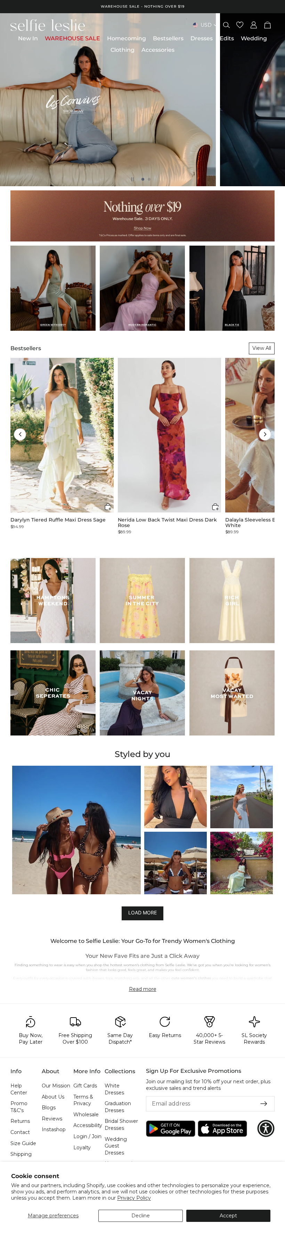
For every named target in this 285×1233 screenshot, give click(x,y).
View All (261, 348)
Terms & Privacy (83, 1100)
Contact (20, 1132)
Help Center (18, 1089)
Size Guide (23, 1143)
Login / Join (87, 1136)
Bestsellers (25, 348)
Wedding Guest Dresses (116, 1146)
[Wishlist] (240, 25)
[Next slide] (274, 100)
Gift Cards (85, 1086)
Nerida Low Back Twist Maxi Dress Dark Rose (167, 522)
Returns (20, 1121)
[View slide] (142, 99)
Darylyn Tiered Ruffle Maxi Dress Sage (58, 520)
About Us (53, 1097)
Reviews (52, 1119)
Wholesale (86, 1114)
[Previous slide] (11, 100)
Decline (140, 1216)
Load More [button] (142, 913)
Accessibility (87, 1126)
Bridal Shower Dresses (121, 1125)
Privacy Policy (134, 1198)
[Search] (227, 25)
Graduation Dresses (118, 1106)
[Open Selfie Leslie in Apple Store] (222, 1128)
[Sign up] (263, 1103)
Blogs (49, 1107)
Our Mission (56, 1086)
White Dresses (114, 1089)
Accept (228, 1216)
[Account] (254, 25)
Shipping (21, 1154)
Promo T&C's (18, 1106)
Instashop (54, 1130)
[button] (20, 434)
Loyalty (82, 1147)
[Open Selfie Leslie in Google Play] (170, 1128)
